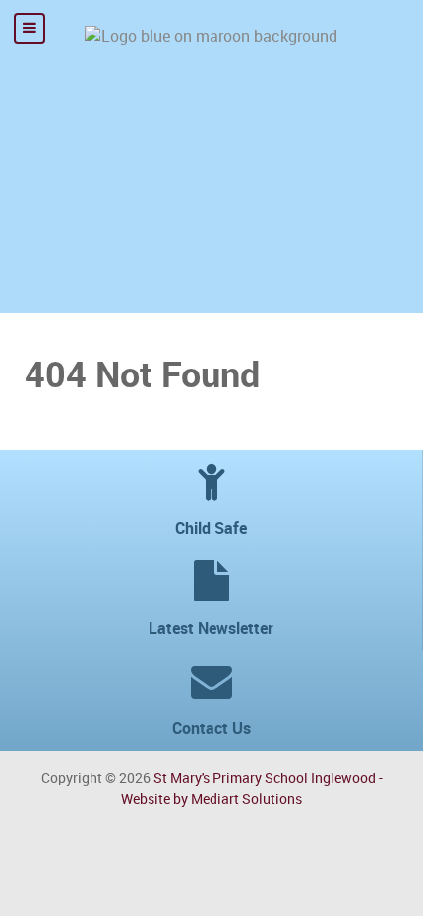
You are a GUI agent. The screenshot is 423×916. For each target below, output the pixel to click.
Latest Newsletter (211, 628)
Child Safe (211, 528)
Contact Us (211, 728)
